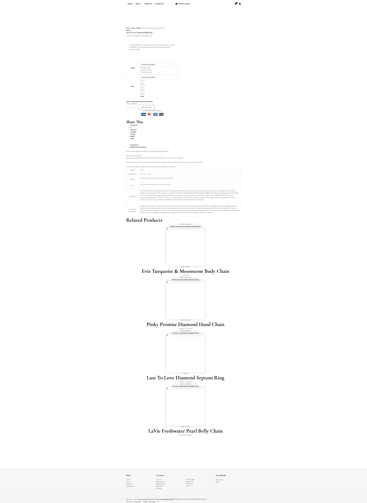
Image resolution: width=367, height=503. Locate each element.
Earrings (159, 488)
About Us (148, 4)
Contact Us (159, 4)
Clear (142, 96)
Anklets (158, 480)
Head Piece (190, 481)
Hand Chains (190, 479)
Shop (133, 28)
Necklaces (189, 484)
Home (130, 4)
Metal (133, 68)
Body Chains (160, 484)
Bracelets (159, 486)
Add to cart (147, 107)
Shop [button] (138, 4)
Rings (139, 28)
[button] (141, 4)
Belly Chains (160, 482)
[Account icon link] (240, 4)
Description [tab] (134, 145)
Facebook (219, 480)
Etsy (217, 482)
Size (132, 86)
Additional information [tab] (138, 147)
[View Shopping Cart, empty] (235, 3)
